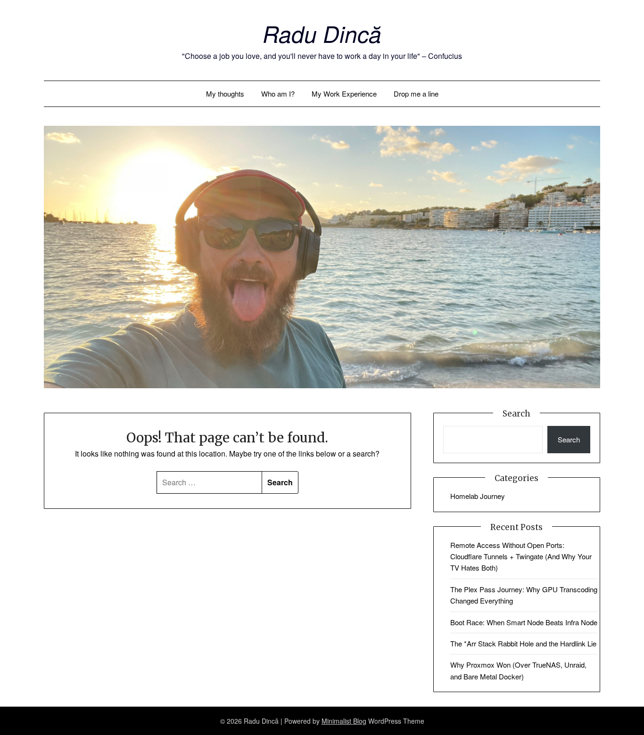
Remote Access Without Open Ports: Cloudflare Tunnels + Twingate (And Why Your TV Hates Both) (521, 556)
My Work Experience (344, 93)
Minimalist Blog (344, 721)
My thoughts (225, 93)
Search (569, 439)
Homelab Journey (477, 496)
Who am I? (278, 93)
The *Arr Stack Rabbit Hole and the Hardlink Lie (523, 643)
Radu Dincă (322, 33)
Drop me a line (416, 93)
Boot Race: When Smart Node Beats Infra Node (523, 622)
